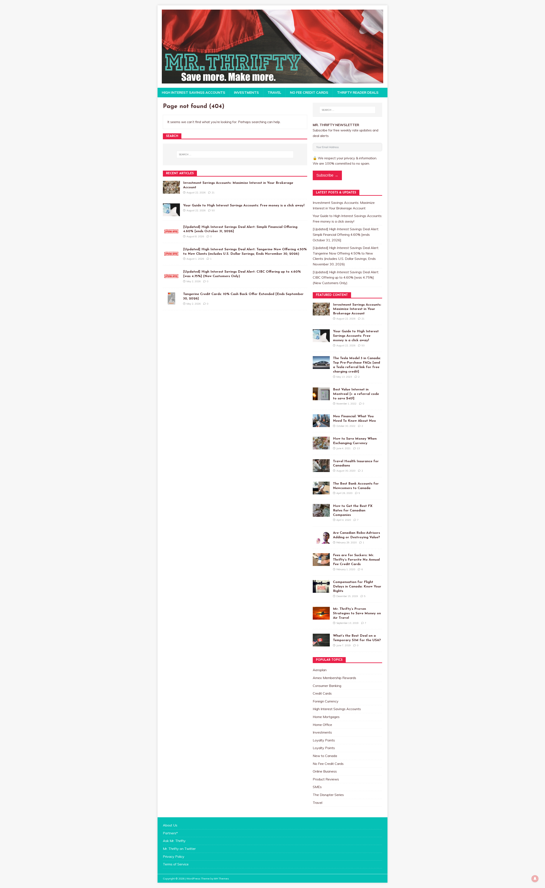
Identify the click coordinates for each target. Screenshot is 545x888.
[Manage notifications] (535, 878)
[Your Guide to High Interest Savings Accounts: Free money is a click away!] (171, 213)
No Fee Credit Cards (309, 92)
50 (213, 210)
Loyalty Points (324, 740)
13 (358, 448)
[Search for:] (235, 154)
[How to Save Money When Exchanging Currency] (321, 447)
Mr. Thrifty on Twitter (179, 848)
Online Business (325, 771)
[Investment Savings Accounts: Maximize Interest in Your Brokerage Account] (171, 191)
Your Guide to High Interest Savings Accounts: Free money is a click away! (243, 205)
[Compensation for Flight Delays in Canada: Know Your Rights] (321, 590)
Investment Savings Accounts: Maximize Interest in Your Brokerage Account (357, 309)
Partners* (170, 833)
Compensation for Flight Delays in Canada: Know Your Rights (357, 586)
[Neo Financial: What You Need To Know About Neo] (321, 424)
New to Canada (325, 756)
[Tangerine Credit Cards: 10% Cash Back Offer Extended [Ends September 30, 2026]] (171, 302)
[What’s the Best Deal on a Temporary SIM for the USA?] (321, 644)
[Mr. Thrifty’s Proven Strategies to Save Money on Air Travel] (321, 617)
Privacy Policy (173, 856)
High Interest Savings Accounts (193, 92)
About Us (170, 825)
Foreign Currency (325, 701)
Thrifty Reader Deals (358, 92)
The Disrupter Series (328, 795)
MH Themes (221, 878)
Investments (246, 92)
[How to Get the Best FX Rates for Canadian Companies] (321, 514)
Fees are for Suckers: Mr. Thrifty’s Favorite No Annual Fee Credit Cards (356, 560)
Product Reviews (326, 779)
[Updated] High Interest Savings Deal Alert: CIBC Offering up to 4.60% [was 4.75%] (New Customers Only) (346, 277)
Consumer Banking (327, 686)
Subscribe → (327, 175)
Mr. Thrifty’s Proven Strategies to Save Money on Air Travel (357, 613)
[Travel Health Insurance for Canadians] (321, 469)
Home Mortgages (326, 717)
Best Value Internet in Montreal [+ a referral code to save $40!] (356, 394)
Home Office (322, 724)
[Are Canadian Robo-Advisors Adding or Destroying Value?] (321, 540)
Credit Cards (322, 693)
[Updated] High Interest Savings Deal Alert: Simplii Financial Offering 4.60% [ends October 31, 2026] (346, 234)
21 (213, 192)
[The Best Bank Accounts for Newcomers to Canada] (321, 491)
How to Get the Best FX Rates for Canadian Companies (353, 510)
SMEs (317, 787)
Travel (274, 92)
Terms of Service (176, 864)
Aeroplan (320, 670)
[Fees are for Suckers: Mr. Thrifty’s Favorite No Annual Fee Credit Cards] (321, 563)
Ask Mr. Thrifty (174, 841)
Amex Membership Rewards (334, 678)
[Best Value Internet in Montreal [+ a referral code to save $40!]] (321, 397)
